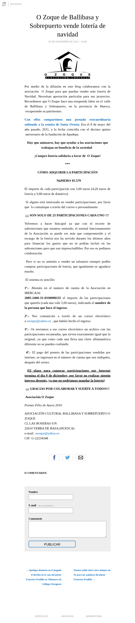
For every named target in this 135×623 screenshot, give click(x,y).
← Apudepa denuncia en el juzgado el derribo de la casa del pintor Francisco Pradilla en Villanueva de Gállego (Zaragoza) (43, 577)
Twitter (67, 457)
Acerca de (41, 616)
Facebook (54, 457)
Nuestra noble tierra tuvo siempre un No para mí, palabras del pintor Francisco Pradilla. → (92, 575)
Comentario (35, 518)
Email (80, 457)
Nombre (33, 492)
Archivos (67, 616)
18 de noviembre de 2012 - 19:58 (67, 41)
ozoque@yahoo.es (39, 321)
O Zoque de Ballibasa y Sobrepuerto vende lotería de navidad (68, 25)
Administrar (94, 616)
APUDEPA (16, 4)
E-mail (41, 505)
